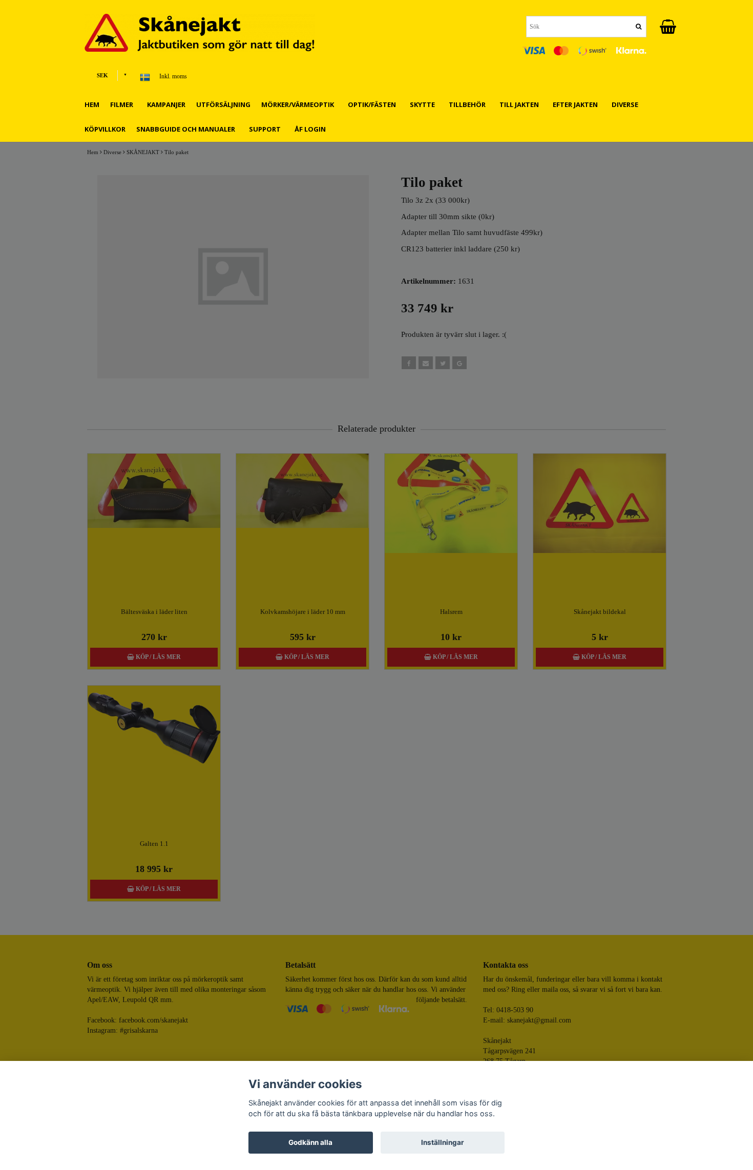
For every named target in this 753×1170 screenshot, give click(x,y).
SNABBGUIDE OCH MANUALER (187, 129)
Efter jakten (577, 104)
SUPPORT (266, 129)
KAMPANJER (166, 104)
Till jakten (520, 104)
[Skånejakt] (207, 33)
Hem (92, 104)
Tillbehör (469, 104)
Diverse (626, 104)
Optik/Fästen (373, 104)
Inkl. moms (173, 76)
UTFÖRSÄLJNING (223, 104)
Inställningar (442, 1142)
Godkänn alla (310, 1142)
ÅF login (310, 129)
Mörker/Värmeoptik (299, 104)
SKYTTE (424, 104)
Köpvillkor (105, 129)
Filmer (123, 104)
